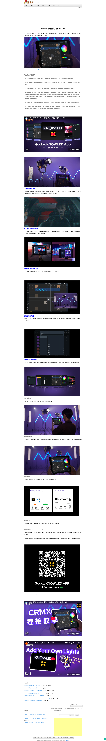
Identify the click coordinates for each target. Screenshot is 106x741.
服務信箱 (68, 740)
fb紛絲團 (44, 737)
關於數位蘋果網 (37, 737)
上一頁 (73, 705)
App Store (32, 69)
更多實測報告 (79, 705)
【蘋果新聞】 (26, 714)
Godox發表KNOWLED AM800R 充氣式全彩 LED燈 (38, 718)
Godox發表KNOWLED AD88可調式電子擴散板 (37, 714)
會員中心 (55, 737)
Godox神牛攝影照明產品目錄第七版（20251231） (34, 693)
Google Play (37, 69)
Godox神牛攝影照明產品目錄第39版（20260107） (34, 695)
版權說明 (66, 737)
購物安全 (60, 737)
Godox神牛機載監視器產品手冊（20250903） (33, 685)
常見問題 (71, 737)
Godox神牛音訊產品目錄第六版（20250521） (33, 688)
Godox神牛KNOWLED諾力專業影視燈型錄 (33, 700)
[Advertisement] (53, 17)
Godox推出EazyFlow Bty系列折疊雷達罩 (36, 722)
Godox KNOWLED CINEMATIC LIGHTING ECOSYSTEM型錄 (37, 698)
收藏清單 (49, 737)
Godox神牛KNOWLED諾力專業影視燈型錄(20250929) (35, 690)
